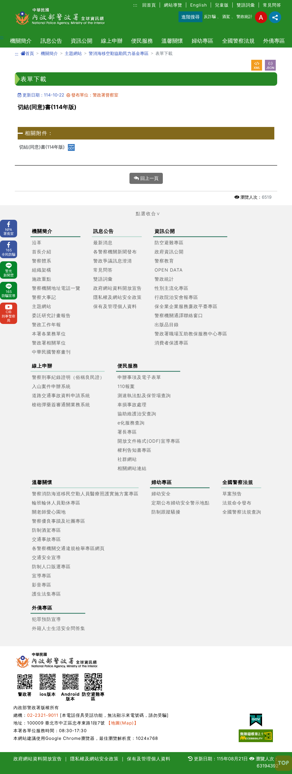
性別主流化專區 (171, 288)
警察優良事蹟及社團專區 (58, 521)
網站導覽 (173, 5)
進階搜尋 (190, 17)
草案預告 (232, 493)
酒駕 (226, 16)
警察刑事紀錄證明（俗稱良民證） (68, 377)
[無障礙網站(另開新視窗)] (256, 735)
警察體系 (41, 261)
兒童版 (222, 5)
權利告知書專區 (134, 450)
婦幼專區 (202, 40)
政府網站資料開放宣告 (117, 288)
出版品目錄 (167, 324)
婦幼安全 (161, 493)
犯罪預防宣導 (46, 619)
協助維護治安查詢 (136, 413)
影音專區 (41, 585)
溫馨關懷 (172, 40)
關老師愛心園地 (49, 512)
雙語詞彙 (246, 5)
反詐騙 (210, 16)
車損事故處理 (132, 404)
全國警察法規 (238, 40)
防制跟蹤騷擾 (166, 512)
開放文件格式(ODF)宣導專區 (148, 441)
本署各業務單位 (49, 333)
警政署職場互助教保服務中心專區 (191, 333)
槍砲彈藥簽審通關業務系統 (61, 404)
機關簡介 (21, 40)
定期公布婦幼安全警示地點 (180, 503)
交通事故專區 (46, 539)
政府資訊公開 (169, 251)
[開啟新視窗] (256, 65)
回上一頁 (149, 178)
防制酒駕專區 (46, 530)
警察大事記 (44, 297)
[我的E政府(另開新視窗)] (256, 720)
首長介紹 (41, 251)
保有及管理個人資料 (115, 306)
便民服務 (142, 40)
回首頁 (149, 5)
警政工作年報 (46, 324)
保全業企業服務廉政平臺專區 (186, 306)
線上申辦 (112, 40)
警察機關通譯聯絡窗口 (179, 315)
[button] (146, 213)
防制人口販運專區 (51, 566)
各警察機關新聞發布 (115, 251)
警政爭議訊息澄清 (112, 261)
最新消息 (103, 242)
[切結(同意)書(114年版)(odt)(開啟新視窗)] (71, 147)
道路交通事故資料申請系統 (61, 395)
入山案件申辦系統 (51, 386)
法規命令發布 (237, 503)
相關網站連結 (132, 468)
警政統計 (244, 16)
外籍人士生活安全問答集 (58, 628)
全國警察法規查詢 (241, 512)
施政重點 (41, 279)
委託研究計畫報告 (51, 315)
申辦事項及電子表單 (139, 377)
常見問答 (272, 5)
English (198, 5)
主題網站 (73, 53)
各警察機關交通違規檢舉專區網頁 (68, 548)
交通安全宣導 (46, 557)
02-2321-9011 (42, 715)
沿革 (37, 242)
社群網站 (127, 459)
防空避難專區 (169, 242)
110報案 (126, 386)
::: (135, 5)
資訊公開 (81, 40)
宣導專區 (41, 575)
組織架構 (41, 270)
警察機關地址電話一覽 (56, 288)
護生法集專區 (46, 594)
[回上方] (283, 763)
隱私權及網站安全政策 (117, 297)
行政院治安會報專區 (176, 297)
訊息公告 (51, 40)
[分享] (275, 17)
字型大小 (261, 17)
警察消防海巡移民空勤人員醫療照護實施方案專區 (85, 493)
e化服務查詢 (131, 423)
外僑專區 (274, 40)
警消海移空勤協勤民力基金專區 (119, 53)
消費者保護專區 (171, 343)
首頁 (29, 53)
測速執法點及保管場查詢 (144, 395)
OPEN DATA (169, 270)
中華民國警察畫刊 (51, 352)
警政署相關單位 (49, 343)
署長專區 (127, 432)
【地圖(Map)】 (122, 723)
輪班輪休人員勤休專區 (56, 503)
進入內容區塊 (13, 3)
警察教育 (164, 261)
